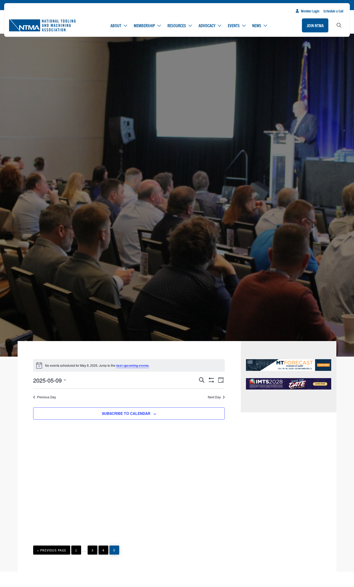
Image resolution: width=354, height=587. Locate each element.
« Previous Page (51, 551)
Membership (144, 25)
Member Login (310, 11)
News (256, 25)
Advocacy (207, 25)
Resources (176, 25)
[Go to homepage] (42, 25)
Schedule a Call (333, 11)
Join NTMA (315, 25)
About (115, 25)
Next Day (214, 397)
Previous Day (46, 397)
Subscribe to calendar (126, 413)
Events (234, 25)
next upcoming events (132, 365)
